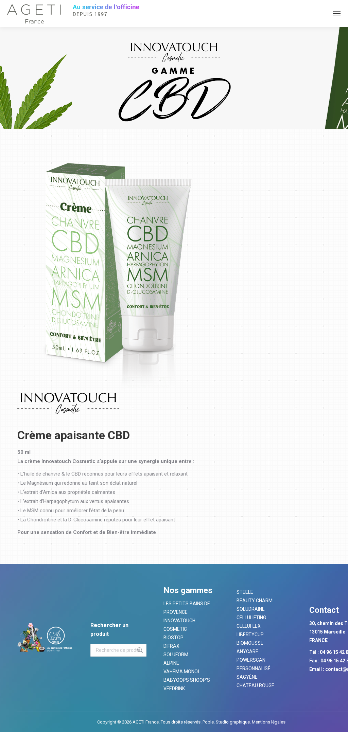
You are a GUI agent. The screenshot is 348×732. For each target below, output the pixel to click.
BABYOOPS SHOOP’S (186, 680)
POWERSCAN (251, 660)
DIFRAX (171, 646)
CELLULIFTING (251, 617)
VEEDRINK (174, 688)
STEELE (245, 592)
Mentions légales (268, 722)
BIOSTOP (173, 637)
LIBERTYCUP (250, 634)
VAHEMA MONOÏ (181, 671)
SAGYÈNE (247, 677)
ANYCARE (247, 651)
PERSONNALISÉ (254, 668)
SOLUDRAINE (251, 609)
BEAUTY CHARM (255, 600)
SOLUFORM (175, 654)
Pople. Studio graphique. (227, 722)
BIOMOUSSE (250, 643)
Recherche (139, 650)
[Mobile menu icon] (336, 13)
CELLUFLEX (249, 626)
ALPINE (171, 663)
